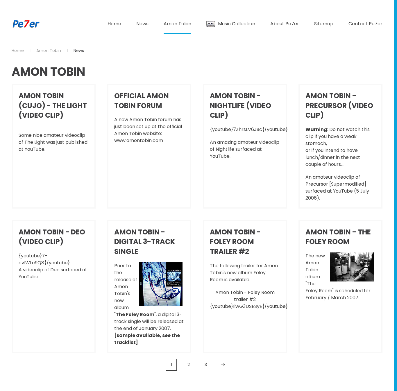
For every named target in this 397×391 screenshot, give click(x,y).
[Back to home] (26, 23)
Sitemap (323, 23)
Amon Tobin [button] (177, 23)
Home (114, 23)
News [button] (142, 23)
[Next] (222, 364)
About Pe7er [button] (284, 23)
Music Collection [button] (236, 23)
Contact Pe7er (365, 23)
